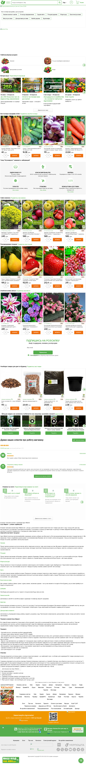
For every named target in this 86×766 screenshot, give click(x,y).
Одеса (44, 685)
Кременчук (51, 697)
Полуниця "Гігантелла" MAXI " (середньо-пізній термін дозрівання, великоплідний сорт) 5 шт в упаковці (32, 279)
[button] (84, 65)
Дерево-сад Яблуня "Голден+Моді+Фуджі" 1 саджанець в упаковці (74, 233)
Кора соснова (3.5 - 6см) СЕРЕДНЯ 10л (11, 401)
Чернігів (45, 690)
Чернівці (34, 697)
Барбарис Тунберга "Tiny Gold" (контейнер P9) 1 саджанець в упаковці (10, 233)
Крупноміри (46, 18)
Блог (23, 703)
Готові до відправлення (27, 14)
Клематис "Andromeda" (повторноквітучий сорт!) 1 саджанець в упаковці (8, 326)
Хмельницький (79, 687)
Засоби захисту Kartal (59, 706)
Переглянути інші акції (17, 76)
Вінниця (18, 687)
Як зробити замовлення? (27, 708)
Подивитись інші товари (34, 366)
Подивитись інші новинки (18, 198)
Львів (80, 685)
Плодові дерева (52, 14)
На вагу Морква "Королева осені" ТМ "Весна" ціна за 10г (10, 149)
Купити (14, 155)
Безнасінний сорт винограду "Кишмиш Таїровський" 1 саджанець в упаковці (73, 279)
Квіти (1, 570)
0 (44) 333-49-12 (23, 730)
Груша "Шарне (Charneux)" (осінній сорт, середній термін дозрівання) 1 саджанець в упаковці (10, 279)
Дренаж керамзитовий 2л (30, 401)
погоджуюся (35, 355)
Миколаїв (41, 687)
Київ (31, 685)
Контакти (38, 703)
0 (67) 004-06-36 (33, 732)
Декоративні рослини (21, 18)
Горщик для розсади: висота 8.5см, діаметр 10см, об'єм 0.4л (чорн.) (73, 401)
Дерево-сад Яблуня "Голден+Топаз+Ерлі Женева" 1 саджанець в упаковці (31, 233)
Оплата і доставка (56, 703)
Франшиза (16, 740)
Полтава (56, 687)
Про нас (30, 703)
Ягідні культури (5, 561)
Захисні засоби (4, 595)
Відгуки (66, 703)
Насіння (2, 543)
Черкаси (66, 685)
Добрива (3, 588)
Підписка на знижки (30, 706)
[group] (12, 494)
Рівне (63, 687)
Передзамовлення (43, 708)
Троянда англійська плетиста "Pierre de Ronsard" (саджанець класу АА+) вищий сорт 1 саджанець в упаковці (74, 326)
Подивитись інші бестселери (28, 114)
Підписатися (43, 352)
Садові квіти (40, 14)
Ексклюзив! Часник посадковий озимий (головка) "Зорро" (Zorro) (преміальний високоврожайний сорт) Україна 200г (53, 149)
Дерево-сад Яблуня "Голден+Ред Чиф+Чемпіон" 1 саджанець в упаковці (53, 233)
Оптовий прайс (68, 708)
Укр (64, 2)
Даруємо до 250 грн (45, 706)
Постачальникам (56, 708)
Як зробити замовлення (66, 740)
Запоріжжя (58, 685)
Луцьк (33, 687)
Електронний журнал (50, 740)
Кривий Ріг (26, 687)
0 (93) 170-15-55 (33, 730)
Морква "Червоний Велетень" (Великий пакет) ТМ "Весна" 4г (74, 149)
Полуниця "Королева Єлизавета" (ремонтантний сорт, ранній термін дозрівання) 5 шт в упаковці (53, 279)
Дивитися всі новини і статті (43, 518)
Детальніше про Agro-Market (10, 669)
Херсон (74, 685)
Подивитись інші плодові (24, 244)
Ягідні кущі (63, 14)
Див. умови (15, 190)
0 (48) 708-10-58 (23, 732)
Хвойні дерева (35, 18)
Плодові (2, 553)
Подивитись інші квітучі (23, 291)
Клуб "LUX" (74, 703)
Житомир (53, 690)
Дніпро (51, 685)
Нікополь (49, 687)
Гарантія (46, 703)
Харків (38, 685)
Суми (70, 687)
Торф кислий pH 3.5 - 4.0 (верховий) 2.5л (51, 401)
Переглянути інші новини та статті (26, 487)
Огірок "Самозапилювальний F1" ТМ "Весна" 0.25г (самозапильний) (32, 149)
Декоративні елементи (7, 610)
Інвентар (3, 602)
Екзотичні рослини (75, 14)
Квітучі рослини (7, 18)
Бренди (77, 708)
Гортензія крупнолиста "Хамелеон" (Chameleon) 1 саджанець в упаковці (30, 326)
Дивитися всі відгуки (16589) (43, 476)
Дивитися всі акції (43, 110)
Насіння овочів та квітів (10, 14)
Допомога (72, 706)
